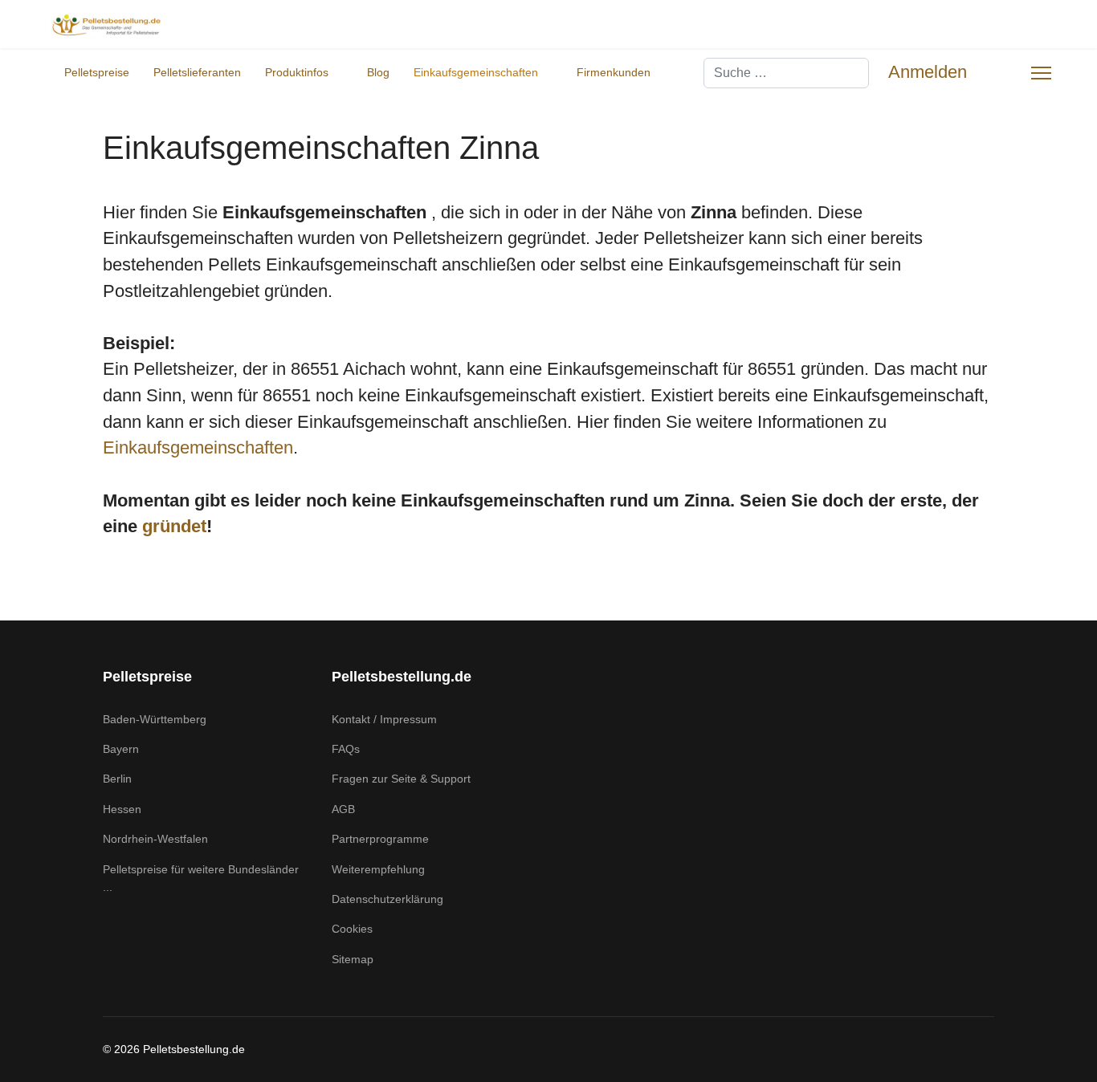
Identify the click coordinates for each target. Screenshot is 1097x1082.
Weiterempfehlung (378, 869)
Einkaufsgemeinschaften (476, 72)
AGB (343, 809)
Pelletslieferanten (197, 72)
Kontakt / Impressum (384, 719)
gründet (174, 526)
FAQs (346, 748)
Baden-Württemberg (154, 719)
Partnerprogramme (380, 838)
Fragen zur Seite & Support (401, 778)
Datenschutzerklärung (387, 899)
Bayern (121, 748)
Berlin (117, 778)
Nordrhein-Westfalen (155, 838)
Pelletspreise (96, 72)
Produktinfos (296, 72)
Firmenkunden (613, 72)
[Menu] (1041, 73)
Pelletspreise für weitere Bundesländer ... (201, 878)
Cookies (352, 928)
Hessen (122, 809)
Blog (378, 72)
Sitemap (352, 959)
